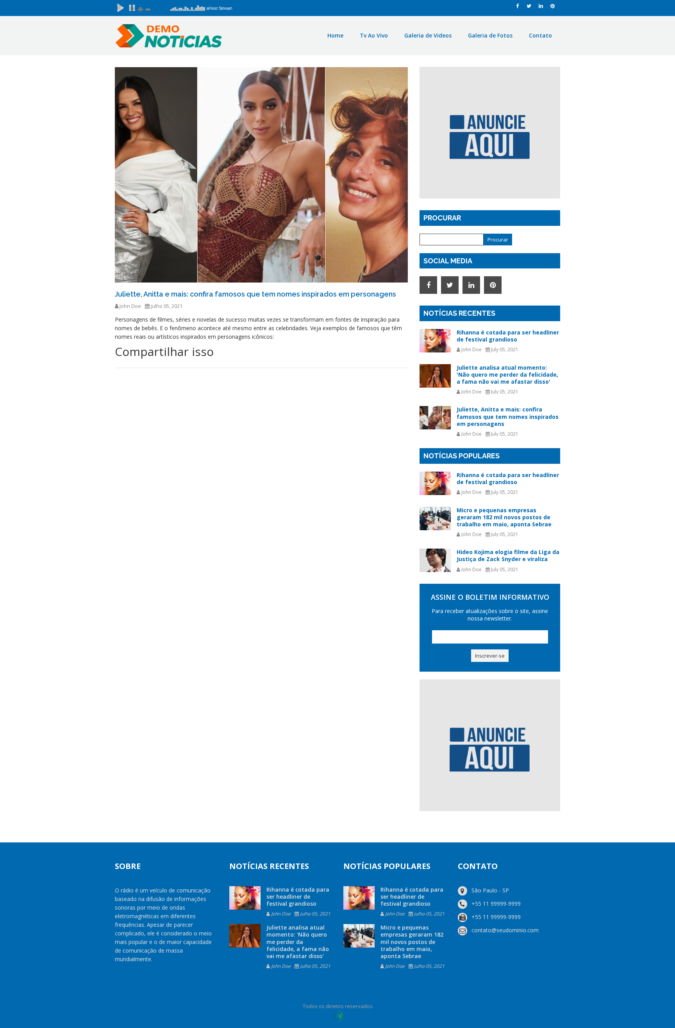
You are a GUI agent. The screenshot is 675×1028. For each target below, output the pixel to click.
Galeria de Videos (428, 35)
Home (335, 35)
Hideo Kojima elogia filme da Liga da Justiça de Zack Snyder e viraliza (508, 555)
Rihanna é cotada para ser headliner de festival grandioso (508, 336)
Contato (540, 35)
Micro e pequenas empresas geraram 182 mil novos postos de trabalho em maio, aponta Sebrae (504, 517)
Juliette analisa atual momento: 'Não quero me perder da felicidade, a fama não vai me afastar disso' (507, 374)
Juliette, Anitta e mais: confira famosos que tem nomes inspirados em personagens (508, 416)
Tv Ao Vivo (374, 35)
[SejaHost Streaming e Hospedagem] (337, 1015)
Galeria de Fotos (490, 35)
